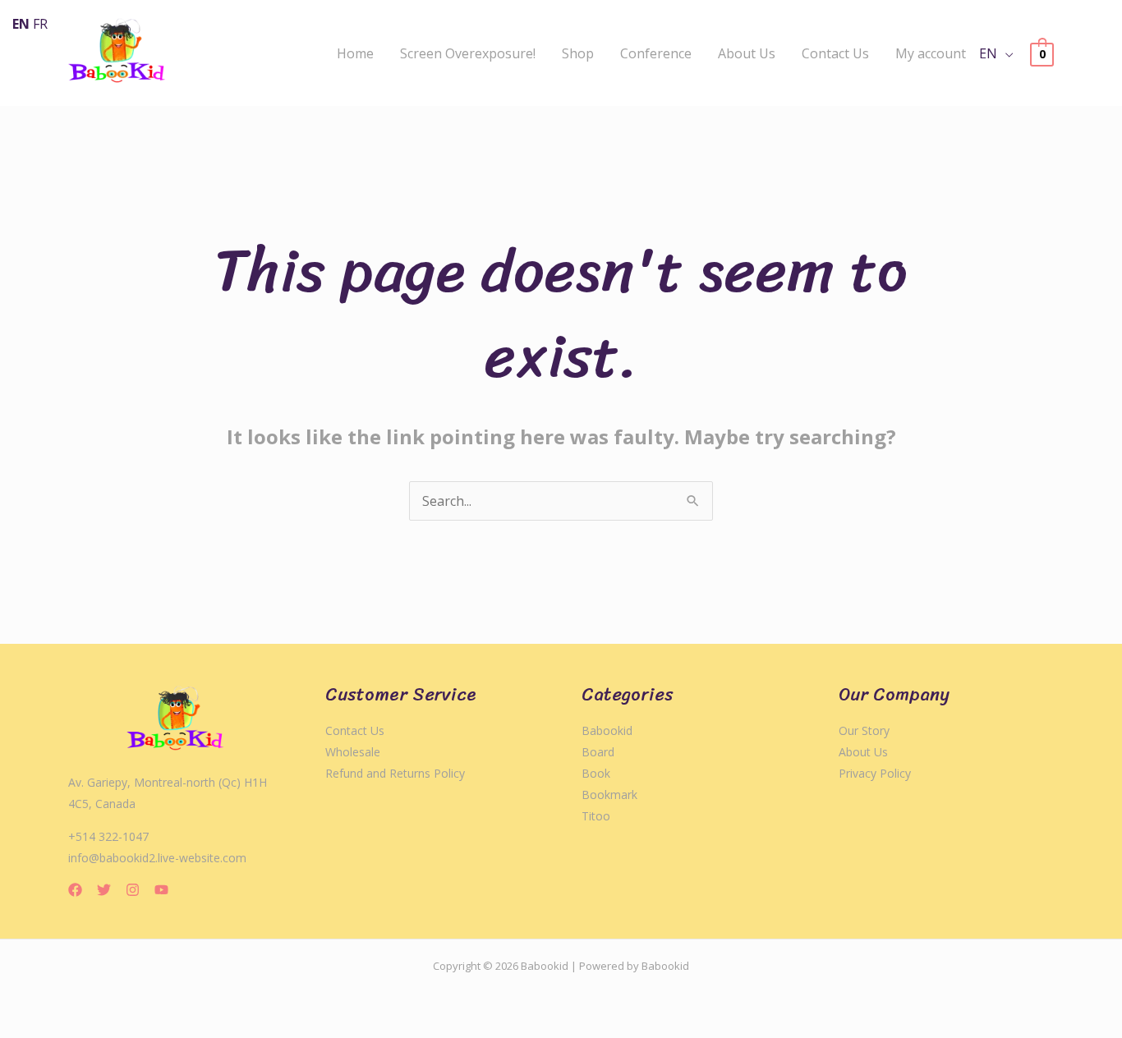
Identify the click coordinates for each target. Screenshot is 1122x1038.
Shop (578, 53)
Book (596, 773)
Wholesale (352, 752)
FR (40, 24)
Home (355, 53)
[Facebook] (75, 890)
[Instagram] (133, 890)
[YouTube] (161, 890)
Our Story (864, 730)
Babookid (607, 730)
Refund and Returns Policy (395, 773)
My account (930, 53)
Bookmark (609, 794)
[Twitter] (104, 890)
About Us (746, 53)
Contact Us (835, 53)
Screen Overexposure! (468, 53)
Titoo (596, 816)
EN (988, 53)
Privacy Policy (875, 773)
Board (598, 752)
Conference (656, 53)
